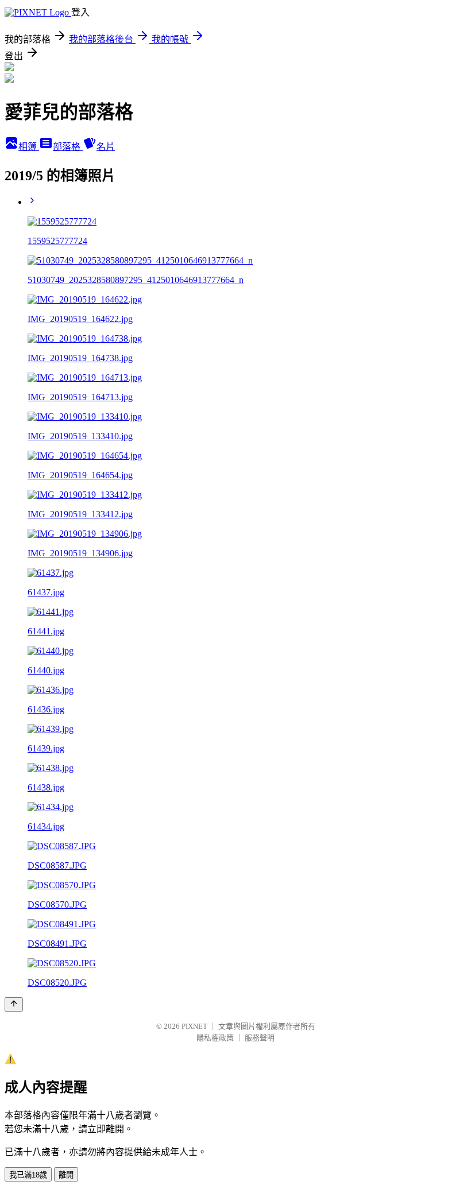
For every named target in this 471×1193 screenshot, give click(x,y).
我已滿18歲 (28, 1175)
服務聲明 (260, 1037)
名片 (105, 147)
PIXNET (194, 1026)
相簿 (28, 147)
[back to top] (14, 1004)
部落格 (68, 147)
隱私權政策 (215, 1037)
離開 (66, 1175)
